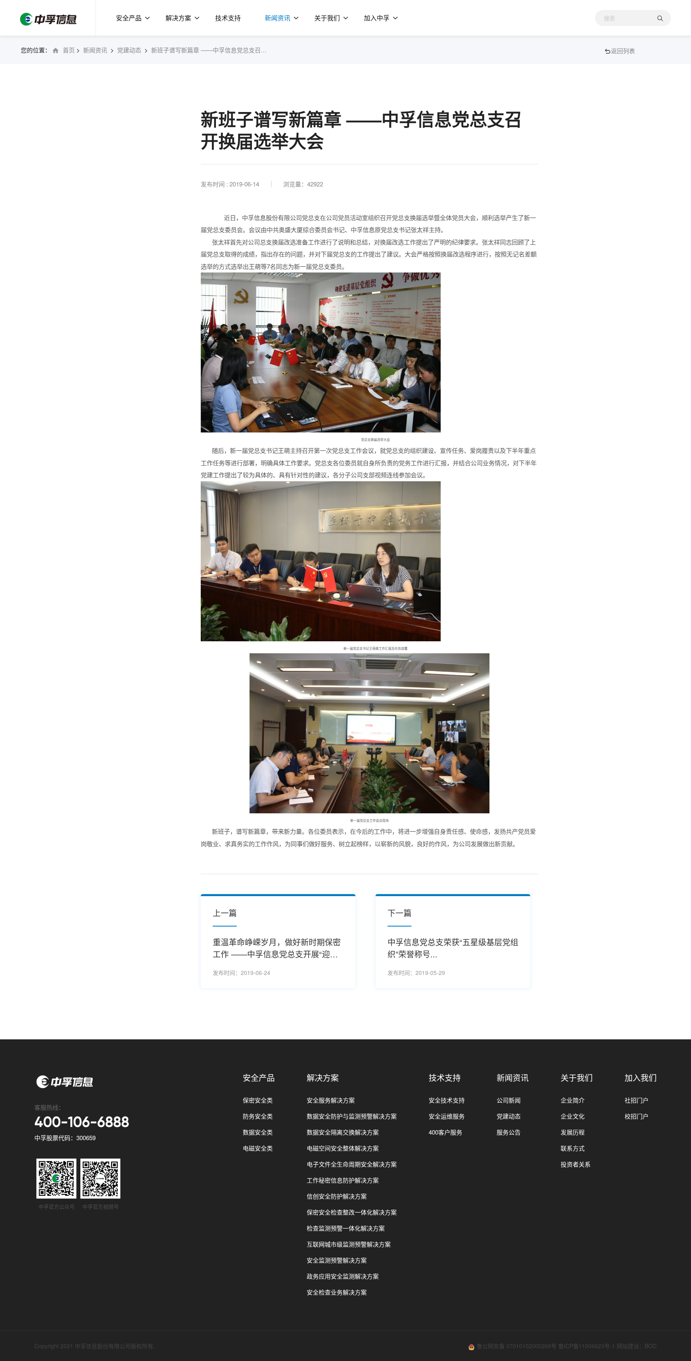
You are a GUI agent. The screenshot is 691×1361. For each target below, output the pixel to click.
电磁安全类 (258, 1148)
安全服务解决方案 (331, 1100)
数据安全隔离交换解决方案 (343, 1132)
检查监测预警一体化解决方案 (346, 1228)
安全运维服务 (447, 1116)
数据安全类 (258, 1132)
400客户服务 (445, 1132)
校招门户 (637, 1116)
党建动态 (129, 50)
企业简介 (573, 1100)
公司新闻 (509, 1100)
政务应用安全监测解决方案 (343, 1276)
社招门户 (637, 1100)
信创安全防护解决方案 (337, 1196)
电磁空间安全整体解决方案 (343, 1148)
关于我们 (327, 17)
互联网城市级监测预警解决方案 (349, 1244)
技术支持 (228, 17)
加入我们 (641, 1078)
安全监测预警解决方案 (337, 1260)
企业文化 (573, 1116)
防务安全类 (258, 1116)
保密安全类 (258, 1100)
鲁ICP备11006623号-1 (586, 1346)
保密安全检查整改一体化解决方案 (352, 1212)
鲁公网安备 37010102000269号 (517, 1346)
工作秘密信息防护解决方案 (343, 1180)
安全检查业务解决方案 (337, 1292)
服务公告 (509, 1132)
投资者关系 (576, 1164)
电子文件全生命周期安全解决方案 (352, 1164)
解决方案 (178, 17)
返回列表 (623, 50)
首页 (69, 50)
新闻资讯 (277, 17)
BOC (651, 1346)
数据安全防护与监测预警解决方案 (352, 1116)
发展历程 (573, 1132)
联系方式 (573, 1148)
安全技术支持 (447, 1100)
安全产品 (129, 17)
